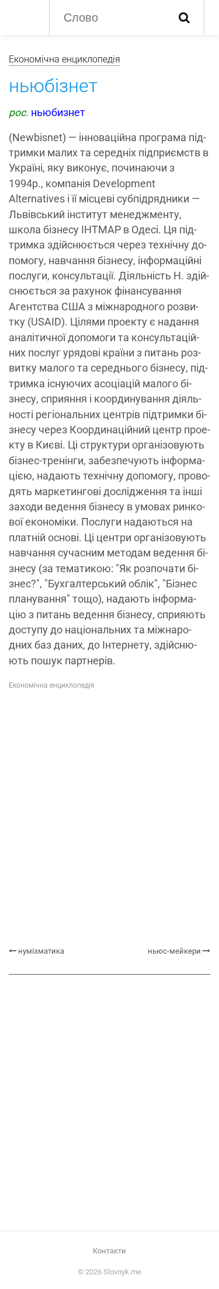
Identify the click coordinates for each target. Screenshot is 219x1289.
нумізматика (41, 951)
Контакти (109, 1250)
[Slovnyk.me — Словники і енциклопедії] (23, 16)
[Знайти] (184, 17)
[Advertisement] (109, 818)
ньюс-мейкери (174, 951)
